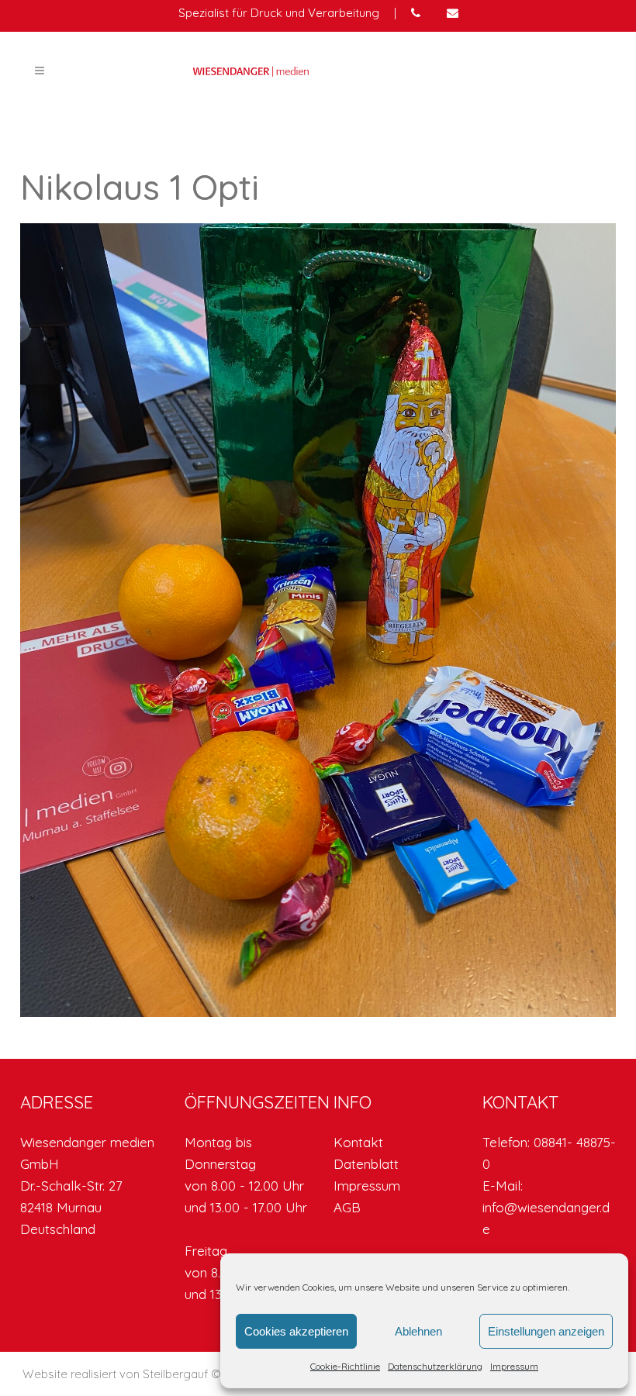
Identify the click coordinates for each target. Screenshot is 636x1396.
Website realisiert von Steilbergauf (116, 1374)
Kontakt (358, 1142)
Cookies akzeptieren (296, 1331)
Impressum (514, 1366)
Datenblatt (366, 1164)
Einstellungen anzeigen (546, 1331)
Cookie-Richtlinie (345, 1366)
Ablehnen (418, 1331)
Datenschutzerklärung (435, 1366)
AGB (347, 1207)
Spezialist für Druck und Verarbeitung (278, 12)
